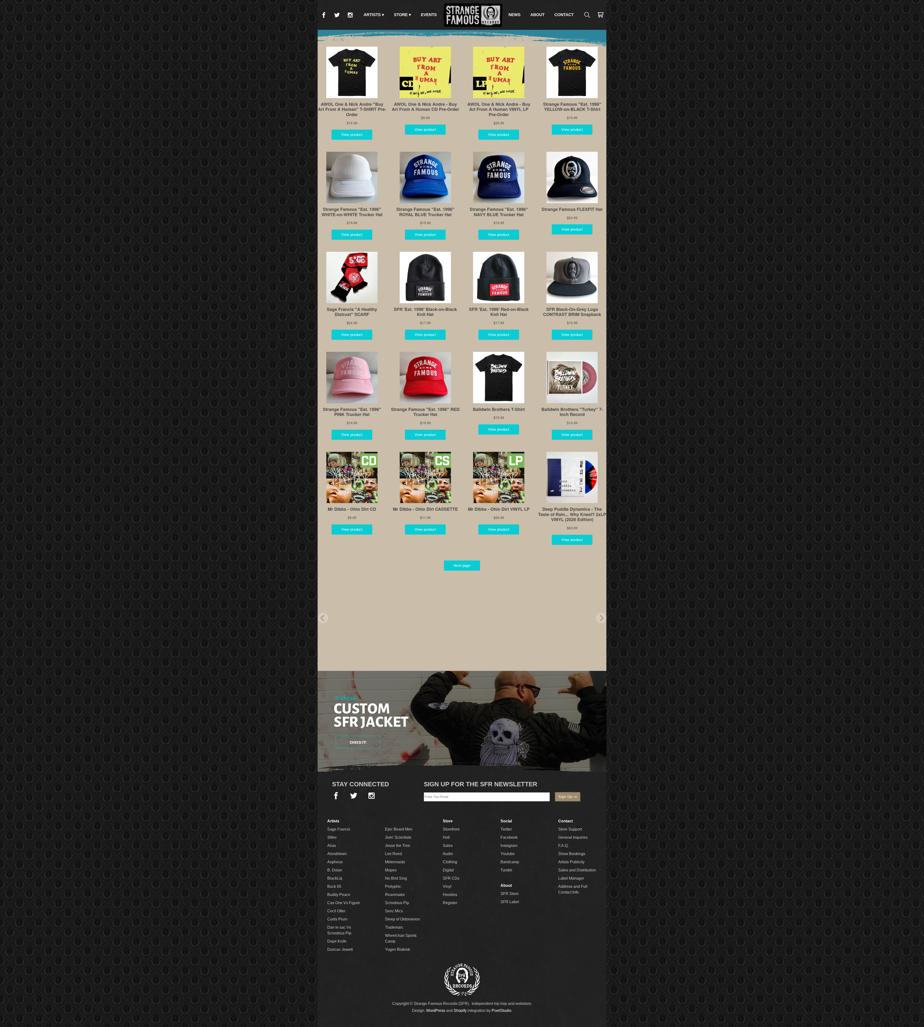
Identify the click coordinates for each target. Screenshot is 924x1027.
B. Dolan (334, 870)
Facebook (324, 15)
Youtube (507, 854)
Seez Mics (394, 911)
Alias (331, 846)
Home (472, 15)
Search (587, 15)
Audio (448, 854)
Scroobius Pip (397, 903)
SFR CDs (451, 878)
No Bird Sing (396, 878)
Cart (600, 15)
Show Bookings (571, 854)
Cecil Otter (336, 911)
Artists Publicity (571, 862)
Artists (372, 15)
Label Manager (571, 878)
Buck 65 (334, 886)
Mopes (391, 870)
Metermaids (395, 862)
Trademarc (394, 927)
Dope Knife (336, 941)
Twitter (337, 15)
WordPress (435, 1010)
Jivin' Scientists (398, 837)
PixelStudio (501, 1010)
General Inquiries (573, 837)
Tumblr (506, 870)
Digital (448, 870)
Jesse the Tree (397, 846)
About (537, 15)
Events (429, 15)
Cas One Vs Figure (343, 903)
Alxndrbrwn (337, 854)
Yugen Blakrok (397, 949)
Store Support (570, 829)
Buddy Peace (338, 895)
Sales (448, 846)
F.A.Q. (563, 846)
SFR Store (509, 894)
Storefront (451, 829)
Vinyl (447, 886)
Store (401, 15)
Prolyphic (393, 886)
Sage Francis (338, 829)
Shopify (460, 1010)
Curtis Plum (337, 919)
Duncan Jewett (340, 949)
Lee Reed (393, 854)
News (514, 15)
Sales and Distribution (577, 870)
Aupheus (335, 862)
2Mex (332, 837)
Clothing (450, 862)
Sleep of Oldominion (402, 919)
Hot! (446, 837)
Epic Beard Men (398, 829)
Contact (564, 15)
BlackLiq (334, 878)
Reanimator (395, 895)
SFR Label (509, 902)
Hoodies (450, 895)
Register (450, 903)
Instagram (350, 15)
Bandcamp (509, 862)
